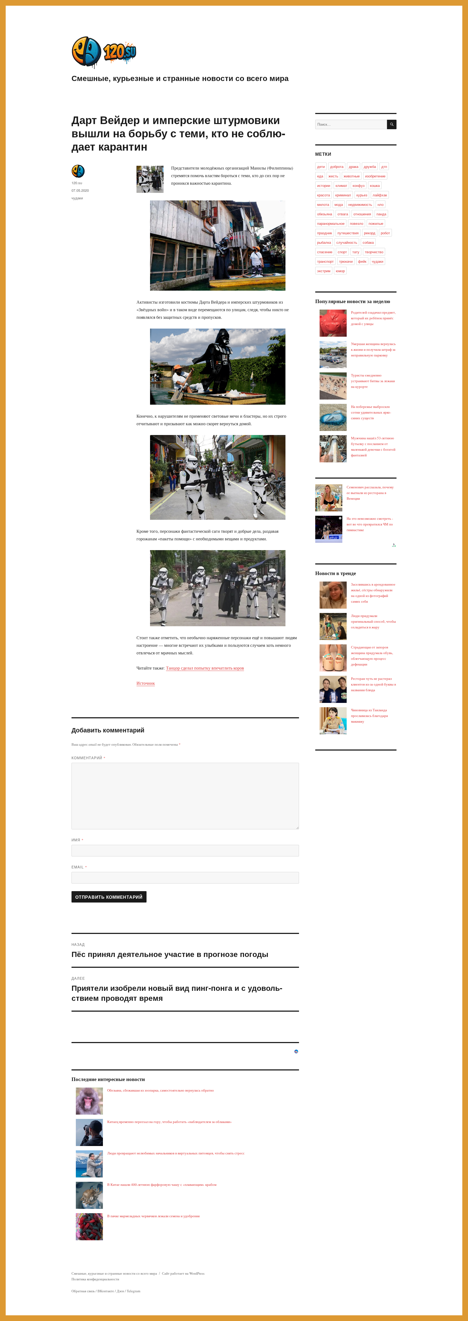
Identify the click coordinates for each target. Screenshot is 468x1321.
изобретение (375, 175)
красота (323, 194)
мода (338, 204)
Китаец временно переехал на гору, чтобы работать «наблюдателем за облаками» (169, 1121)
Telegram (133, 1290)
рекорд (369, 232)
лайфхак (380, 194)
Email (79, 866)
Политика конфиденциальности (95, 1279)
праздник (324, 232)
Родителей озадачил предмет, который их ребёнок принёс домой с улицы (373, 318)
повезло (356, 223)
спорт (342, 251)
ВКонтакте (106, 1290)
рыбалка (324, 242)
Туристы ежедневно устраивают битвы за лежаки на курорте (373, 381)
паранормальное (330, 223)
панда (381, 213)
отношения (362, 213)
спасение (324, 251)
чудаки (77, 197)
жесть (333, 175)
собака (368, 242)
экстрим (323, 270)
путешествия (348, 232)
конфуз (359, 185)
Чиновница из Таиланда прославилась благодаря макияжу (369, 715)
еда (320, 175)
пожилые (376, 223)
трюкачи (346, 261)
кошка (375, 185)
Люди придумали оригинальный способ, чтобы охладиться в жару (373, 621)
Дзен (120, 1290)
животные (352, 175)
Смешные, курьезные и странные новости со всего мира (180, 77)
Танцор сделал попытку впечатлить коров (205, 668)
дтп (384, 166)
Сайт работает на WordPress (183, 1273)
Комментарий (89, 757)
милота (323, 204)
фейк (362, 261)
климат (341, 185)
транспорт (325, 261)
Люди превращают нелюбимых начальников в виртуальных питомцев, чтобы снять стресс (176, 1153)
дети (321, 166)
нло (381, 204)
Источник (145, 683)
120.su (77, 182)
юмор (340, 270)
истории (323, 185)
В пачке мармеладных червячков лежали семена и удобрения (153, 1215)
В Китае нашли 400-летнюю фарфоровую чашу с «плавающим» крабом (161, 1184)
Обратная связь (83, 1290)
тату (355, 251)
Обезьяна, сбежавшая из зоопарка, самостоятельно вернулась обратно (160, 1090)
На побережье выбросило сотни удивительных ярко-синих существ (371, 412)
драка (353, 166)
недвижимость (360, 204)
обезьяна (324, 213)
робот (385, 232)
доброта (336, 166)
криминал (343, 194)
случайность (346, 242)
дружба (370, 166)
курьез (361, 194)
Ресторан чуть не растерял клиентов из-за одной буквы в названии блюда (373, 684)
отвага (342, 213)
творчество (374, 251)
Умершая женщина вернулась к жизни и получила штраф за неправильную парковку (373, 349)
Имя (78, 839)
